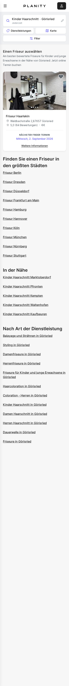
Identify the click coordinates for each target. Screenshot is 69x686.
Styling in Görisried (16, 345)
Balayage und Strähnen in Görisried (27, 336)
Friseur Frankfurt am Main (21, 200)
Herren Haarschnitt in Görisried (25, 423)
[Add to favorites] (61, 77)
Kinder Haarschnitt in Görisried (25, 404)
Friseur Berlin (12, 172)
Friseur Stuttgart (14, 255)
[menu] (5, 6)
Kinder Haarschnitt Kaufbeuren (25, 314)
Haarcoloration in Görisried (22, 386)
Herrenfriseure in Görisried (21, 363)
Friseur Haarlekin (18, 116)
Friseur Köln (11, 228)
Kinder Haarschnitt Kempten (23, 295)
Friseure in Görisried (17, 441)
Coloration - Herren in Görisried (25, 395)
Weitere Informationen (34, 145)
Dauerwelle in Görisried (19, 432)
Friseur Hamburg (14, 209)
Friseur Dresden (14, 182)
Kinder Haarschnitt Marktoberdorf (27, 277)
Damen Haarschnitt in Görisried (25, 414)
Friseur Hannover (15, 219)
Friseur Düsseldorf (16, 191)
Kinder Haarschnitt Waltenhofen (25, 305)
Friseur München (15, 237)
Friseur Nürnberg (15, 246)
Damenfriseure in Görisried (22, 354)
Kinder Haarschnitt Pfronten (23, 286)
